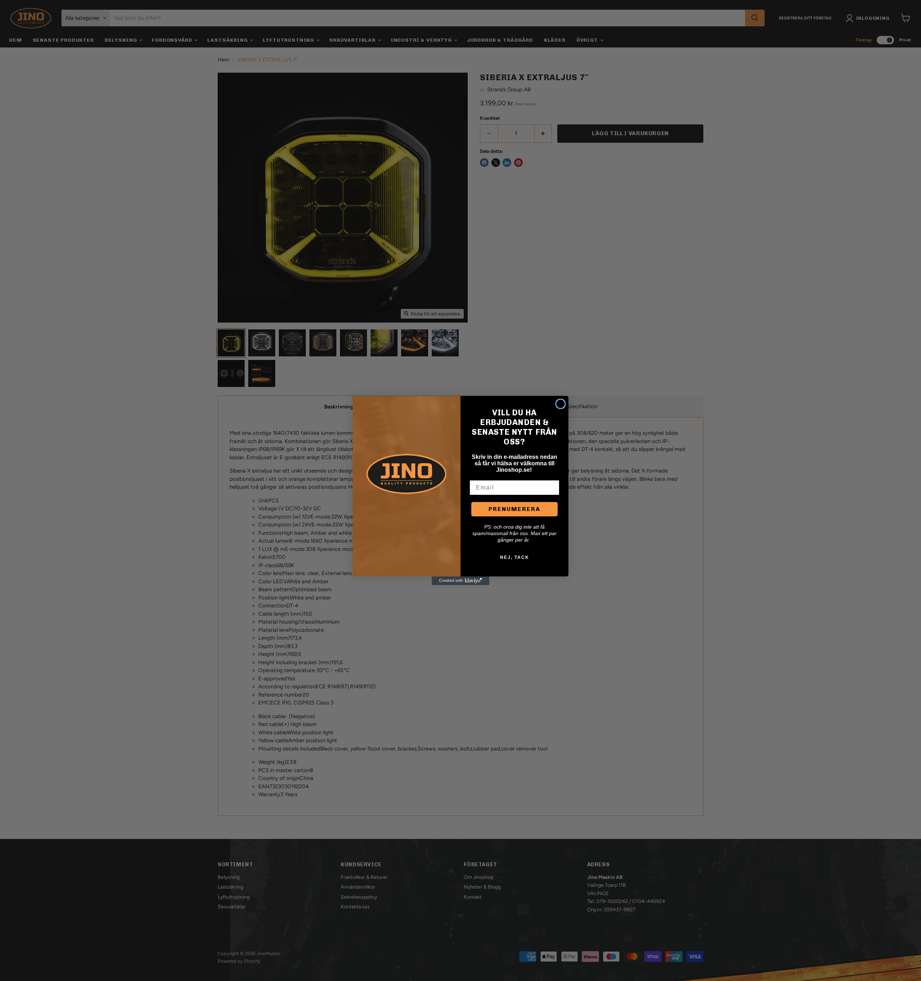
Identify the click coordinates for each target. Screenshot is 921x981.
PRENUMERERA (514, 509)
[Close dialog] (560, 404)
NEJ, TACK (514, 557)
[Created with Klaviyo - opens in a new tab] (460, 580)
